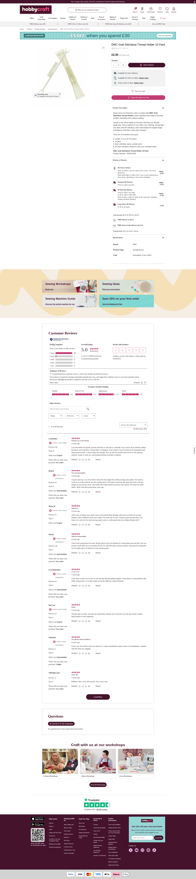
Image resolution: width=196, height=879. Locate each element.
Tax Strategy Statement (96, 851)
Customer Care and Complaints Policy (54, 840)
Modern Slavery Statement (97, 846)
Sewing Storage (40, 29)
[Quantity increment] (123, 65)
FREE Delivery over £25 (37, 24)
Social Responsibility (99, 837)
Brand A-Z (66, 837)
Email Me (158, 838)
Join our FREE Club (158, 24)
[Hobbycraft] (36, 10)
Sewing (29, 29)
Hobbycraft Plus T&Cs (114, 827)
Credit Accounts (68, 847)
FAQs (50, 829)
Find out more (117, 215)
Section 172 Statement (99, 855)
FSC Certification (113, 852)
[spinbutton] (118, 65)
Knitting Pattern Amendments (112, 848)
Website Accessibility (54, 844)
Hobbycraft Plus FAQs (55, 832)
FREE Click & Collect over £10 (78, 24)
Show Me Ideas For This (140, 97)
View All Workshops (98, 785)
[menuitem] (32, 18)
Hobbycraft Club (68, 834)
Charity (95, 834)
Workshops (82, 826)
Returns (51, 826)
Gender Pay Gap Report (98, 841)
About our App (68, 827)
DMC (135, 244)
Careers (95, 824)
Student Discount (68, 843)
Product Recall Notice (55, 847)
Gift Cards (67, 840)
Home (22, 29)
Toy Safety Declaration (114, 858)
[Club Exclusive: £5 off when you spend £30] (98, 36)
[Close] (194, 2)
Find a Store (67, 831)
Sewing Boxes (52, 29)
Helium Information (69, 853)
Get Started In (82, 829)
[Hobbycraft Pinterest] (148, 850)
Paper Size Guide (113, 855)
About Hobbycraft (69, 824)
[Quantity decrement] (113, 65)
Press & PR (96, 831)
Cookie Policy (112, 836)
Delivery (51, 823)
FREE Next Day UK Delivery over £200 (118, 24)
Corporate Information (99, 827)
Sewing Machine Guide (83, 836)
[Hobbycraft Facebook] (130, 850)
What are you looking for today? (88, 10)
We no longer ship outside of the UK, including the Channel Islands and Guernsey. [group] (98, 1)
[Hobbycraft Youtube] (136, 850)
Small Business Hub (69, 850)
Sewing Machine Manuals (112, 843)
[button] (62, 75)
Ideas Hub (81, 823)
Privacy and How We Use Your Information (114, 831)
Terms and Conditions (114, 824)
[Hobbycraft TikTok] (154, 850)
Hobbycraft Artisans (84, 832)
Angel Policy (111, 839)
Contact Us (52, 836)
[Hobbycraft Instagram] (142, 850)
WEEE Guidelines (113, 862)
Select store (144, 78)
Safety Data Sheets (113, 865)
